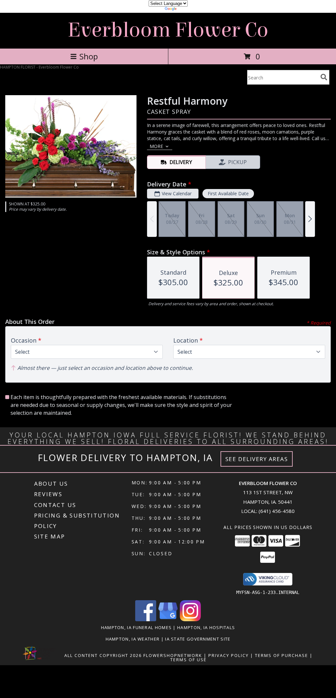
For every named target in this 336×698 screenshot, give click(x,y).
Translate (188, 10)
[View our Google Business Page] (168, 619)
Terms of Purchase (281, 655)
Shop (88, 56)
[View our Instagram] (190, 619)
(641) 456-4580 (277, 511)
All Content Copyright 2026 (103, 655)
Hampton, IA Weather (133, 639)
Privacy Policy (228, 655)
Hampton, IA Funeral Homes (136, 627)
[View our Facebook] (145, 619)
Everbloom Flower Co (168, 30)
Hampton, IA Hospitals (206, 627)
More (156, 146)
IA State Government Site (197, 639)
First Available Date (228, 193)
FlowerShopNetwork (172, 655)
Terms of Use (188, 660)
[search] (324, 77)
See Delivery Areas (256, 459)
